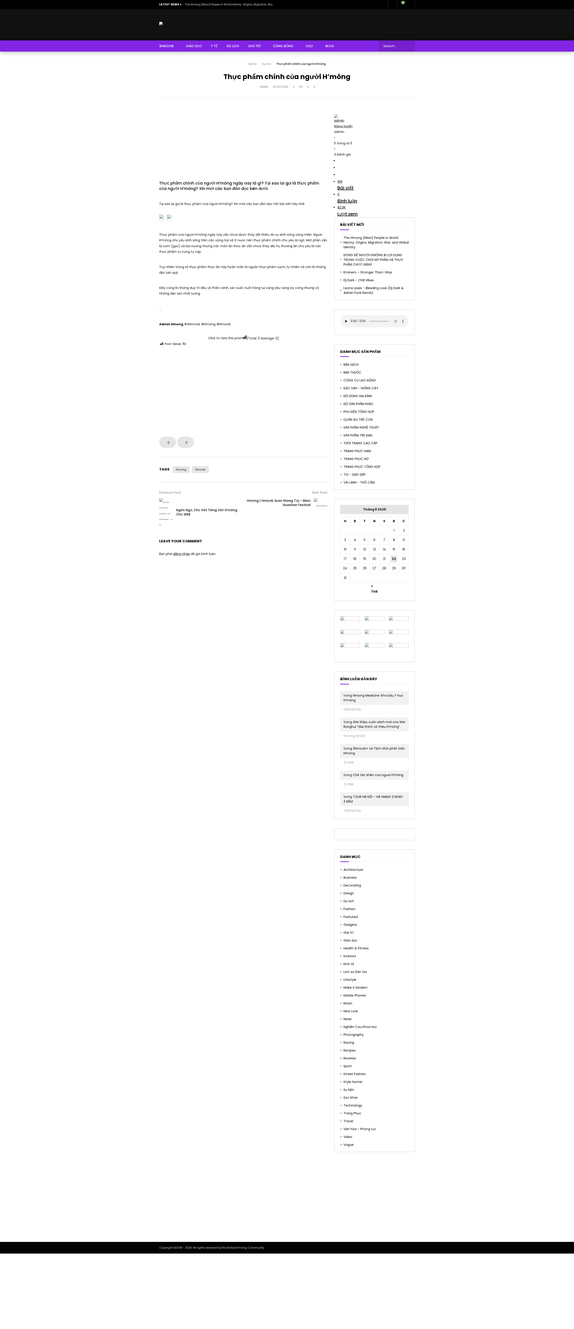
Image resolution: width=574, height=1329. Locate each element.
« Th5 (374, 587)
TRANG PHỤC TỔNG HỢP (362, 466)
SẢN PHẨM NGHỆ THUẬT (361, 427)
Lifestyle (350, 979)
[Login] (410, 4)
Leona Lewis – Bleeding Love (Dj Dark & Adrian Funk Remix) (374, 290)
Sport (348, 1066)
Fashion (349, 909)
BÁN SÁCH (351, 364)
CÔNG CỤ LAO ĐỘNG (360, 380)
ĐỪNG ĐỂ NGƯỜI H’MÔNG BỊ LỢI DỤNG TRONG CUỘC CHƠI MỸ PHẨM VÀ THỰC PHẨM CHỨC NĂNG (373, 260)
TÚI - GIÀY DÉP (354, 474)
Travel (348, 1121)
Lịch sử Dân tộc (355, 972)
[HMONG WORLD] (173, 24)
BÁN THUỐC (352, 372)
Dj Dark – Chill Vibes (359, 280)
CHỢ (309, 46)
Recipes (350, 1050)
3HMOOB (166, 46)
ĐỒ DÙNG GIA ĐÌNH (358, 396)
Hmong (181, 469)
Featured (351, 917)
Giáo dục (350, 940)
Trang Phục (352, 1113)
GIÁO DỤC (194, 46)
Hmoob (200, 469)
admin (264, 87)
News (348, 1019)
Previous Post (170, 492)
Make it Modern (355, 987)
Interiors (350, 956)
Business (350, 877)
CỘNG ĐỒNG (283, 46)
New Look (351, 1011)
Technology (353, 1105)
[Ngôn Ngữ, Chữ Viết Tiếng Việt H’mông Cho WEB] (166, 512)
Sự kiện (349, 1089)
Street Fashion (355, 1074)
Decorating (352, 885)
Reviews (350, 1058)
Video (348, 1137)
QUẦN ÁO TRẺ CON (358, 419)
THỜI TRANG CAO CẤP (360, 443)
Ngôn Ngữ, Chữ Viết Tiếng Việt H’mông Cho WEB (206, 512)
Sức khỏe (351, 1097)
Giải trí (348, 932)
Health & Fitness (356, 948)
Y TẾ (214, 46)
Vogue (349, 1144)
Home (252, 64)
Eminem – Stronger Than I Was (368, 272)
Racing (349, 1042)
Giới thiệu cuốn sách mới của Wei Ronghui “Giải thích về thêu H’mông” (374, 724)
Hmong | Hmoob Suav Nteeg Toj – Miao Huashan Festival (279, 502)
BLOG (329, 46)
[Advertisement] (243, 140)
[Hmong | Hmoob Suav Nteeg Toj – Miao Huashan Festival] (320, 502)
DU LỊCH (233, 46)
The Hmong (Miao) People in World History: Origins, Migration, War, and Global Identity (229, 4)
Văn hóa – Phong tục (360, 1129)
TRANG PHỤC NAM (357, 451)
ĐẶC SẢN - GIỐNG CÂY (361, 388)
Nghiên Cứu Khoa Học (360, 1027)
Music (348, 1003)
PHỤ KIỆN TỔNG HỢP (359, 411)
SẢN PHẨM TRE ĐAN (358, 435)
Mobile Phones (355, 995)
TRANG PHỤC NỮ (356, 459)
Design (349, 893)
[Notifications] (392, 4)
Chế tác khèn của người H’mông (378, 775)
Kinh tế (349, 964)
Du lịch (266, 64)
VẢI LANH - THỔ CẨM (359, 482)
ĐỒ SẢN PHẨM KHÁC (359, 404)
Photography (354, 1034)
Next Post (319, 492)
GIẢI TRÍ (254, 46)
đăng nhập (181, 554)
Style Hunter (353, 1082)
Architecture (353, 869)
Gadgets (350, 924)
